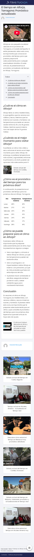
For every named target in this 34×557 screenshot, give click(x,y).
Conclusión (11, 97)
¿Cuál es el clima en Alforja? (16, 80)
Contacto (4, 555)
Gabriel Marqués (10, 17)
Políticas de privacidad (15, 555)
